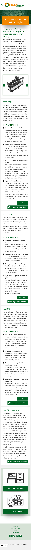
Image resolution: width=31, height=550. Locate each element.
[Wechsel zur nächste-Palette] (2, 5)
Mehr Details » (22, 203)
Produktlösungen (15, 488)
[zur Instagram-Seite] (13, 536)
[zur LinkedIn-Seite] (17, 536)
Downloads (15, 533)
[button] (4, 85)
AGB (15, 530)
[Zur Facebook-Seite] (10, 536)
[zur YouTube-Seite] (20, 536)
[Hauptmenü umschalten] (29, 5)
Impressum (15, 526)
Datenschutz (15, 528)
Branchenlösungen (16, 511)
